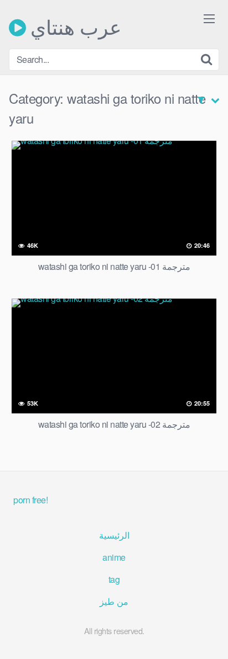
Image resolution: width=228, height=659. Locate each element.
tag (114, 579)
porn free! (30, 499)
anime (114, 557)
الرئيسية (114, 535)
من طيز (114, 601)
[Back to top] (208, 634)
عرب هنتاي (73, 28)
